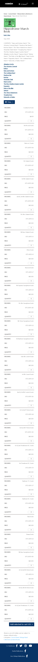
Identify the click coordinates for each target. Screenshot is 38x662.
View (9, 102)
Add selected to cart (20, 624)
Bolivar (6, 68)
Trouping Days (8, 95)
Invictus (6, 77)
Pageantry (7, 86)
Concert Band (12, 14)
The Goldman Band (9, 73)
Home (5, 14)
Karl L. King (7, 35)
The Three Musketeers (10, 92)
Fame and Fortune (9, 71)
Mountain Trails (8, 79)
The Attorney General (10, 66)
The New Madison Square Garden (14, 84)
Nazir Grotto (7, 82)
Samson (6, 90)
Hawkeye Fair (7, 75)
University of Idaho (9, 97)
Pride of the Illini (8, 88)
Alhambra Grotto (9, 64)
